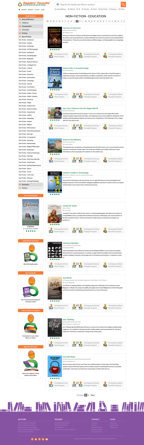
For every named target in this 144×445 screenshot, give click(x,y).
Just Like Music (69, 357)
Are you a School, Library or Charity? (65, 429)
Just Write (67, 278)
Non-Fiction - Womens (26, 178)
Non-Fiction (104, 9)
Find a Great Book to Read (62, 423)
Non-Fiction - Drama (25, 71)
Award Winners (61, 9)
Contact (37, 9)
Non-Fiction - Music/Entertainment (29, 131)
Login (42, 9)
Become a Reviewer (97, 427)
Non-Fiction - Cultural (25, 68)
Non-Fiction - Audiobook (26, 52)
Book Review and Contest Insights (27, 427)
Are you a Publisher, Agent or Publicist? (29, 429)
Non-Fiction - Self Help (26, 156)
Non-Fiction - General (25, 84)
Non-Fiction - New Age (26, 134)
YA (79, 9)
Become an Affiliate (97, 429)
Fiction (95, 9)
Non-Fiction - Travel (25, 172)
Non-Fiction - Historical (26, 99)
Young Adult (27, 26)
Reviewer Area (114, 425)
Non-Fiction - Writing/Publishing (29, 181)
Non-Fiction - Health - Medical (28, 96)
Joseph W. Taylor (70, 206)
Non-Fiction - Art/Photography (28, 49)
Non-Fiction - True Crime (26, 175)
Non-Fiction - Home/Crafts (27, 106)
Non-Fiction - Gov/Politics (27, 87)
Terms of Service (111, 438)
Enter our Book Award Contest (26, 425)
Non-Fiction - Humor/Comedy (28, 109)
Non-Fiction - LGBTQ (25, 115)
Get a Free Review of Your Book (27, 423)
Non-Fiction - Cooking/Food (27, 65)
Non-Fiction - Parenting (26, 140)
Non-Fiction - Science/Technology (29, 153)
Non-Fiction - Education (26, 74)
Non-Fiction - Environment (27, 77)
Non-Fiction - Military (25, 124)
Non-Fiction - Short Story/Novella (29, 159)
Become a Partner (97, 431)
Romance (114, 9)
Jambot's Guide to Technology (75, 172)
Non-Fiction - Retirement (26, 150)
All (47, 21)
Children (72, 9)
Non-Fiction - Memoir (25, 121)
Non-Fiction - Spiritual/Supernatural (30, 165)
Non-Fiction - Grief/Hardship (27, 90)
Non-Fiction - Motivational (27, 128)
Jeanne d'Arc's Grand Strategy (76, 68)
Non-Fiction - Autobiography (28, 55)
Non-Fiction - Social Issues (27, 162)
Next (93, 395)
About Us (94, 425)
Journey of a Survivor (72, 28)
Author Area (113, 423)
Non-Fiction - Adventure (26, 40)
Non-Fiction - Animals (25, 43)
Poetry (122, 9)
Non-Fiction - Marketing (26, 118)
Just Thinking (68, 319)
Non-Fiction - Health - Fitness (28, 93)
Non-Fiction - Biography (26, 58)
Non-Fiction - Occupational (27, 137)
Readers (30, 9)
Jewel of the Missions (72, 139)
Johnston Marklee (70, 243)
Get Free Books (59, 427)
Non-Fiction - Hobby (25, 102)
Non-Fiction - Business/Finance (28, 62)
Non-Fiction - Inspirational (27, 112)
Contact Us (95, 423)
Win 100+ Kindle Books (61, 425)
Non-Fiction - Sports (25, 168)
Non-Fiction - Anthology (26, 46)
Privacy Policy (100, 438)
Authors (24, 9)
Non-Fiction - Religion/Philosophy (29, 146)
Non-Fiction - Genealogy (26, 80)
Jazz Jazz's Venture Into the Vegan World (80, 108)
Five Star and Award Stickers (26, 431)
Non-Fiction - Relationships (27, 143)
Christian (86, 9)
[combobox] (90, 4)
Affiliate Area (113, 427)
